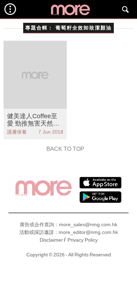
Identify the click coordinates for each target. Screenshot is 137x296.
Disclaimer (51, 240)
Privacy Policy (82, 240)
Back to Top (65, 149)
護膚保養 (17, 132)
